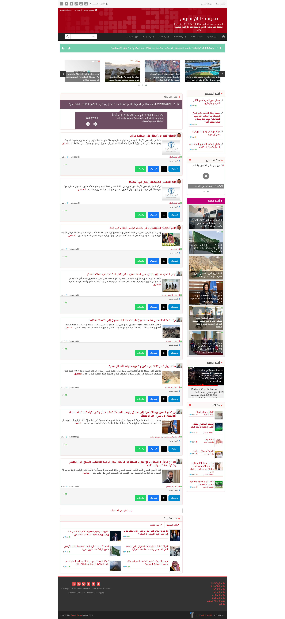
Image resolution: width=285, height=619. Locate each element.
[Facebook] (71, 4)
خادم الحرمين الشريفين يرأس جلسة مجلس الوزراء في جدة (143, 228)
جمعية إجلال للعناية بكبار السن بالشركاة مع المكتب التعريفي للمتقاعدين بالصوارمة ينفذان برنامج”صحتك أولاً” (206, 117)
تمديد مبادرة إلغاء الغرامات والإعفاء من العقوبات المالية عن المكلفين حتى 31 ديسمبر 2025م (82, 77)
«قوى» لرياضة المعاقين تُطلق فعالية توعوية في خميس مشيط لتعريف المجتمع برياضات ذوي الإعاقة (207, 322)
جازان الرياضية (212, 36)
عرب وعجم (169, 341)
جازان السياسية (132, 36)
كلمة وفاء (209, 439)
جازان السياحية (148, 36)
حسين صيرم (208, 414)
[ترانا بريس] (192, 615)
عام (172, 249)
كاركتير (222, 604)
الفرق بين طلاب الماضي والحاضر (209, 186)
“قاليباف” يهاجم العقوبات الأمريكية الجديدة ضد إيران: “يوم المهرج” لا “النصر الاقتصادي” (156, 48)
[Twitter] (66, 4)
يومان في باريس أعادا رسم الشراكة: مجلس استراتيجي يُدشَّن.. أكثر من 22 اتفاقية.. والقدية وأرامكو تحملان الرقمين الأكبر (206, 347)
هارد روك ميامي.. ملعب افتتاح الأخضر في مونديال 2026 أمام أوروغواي (203, 78)
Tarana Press (76, 615)
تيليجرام (174, 169)
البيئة (171, 157)
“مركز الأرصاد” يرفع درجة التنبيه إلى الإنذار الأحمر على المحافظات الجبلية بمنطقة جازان (87, 562)
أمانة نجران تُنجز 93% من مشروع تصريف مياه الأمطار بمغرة (207, 274)
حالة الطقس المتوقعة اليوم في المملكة (152, 182)
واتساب (140, 169)
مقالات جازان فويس (216, 601)
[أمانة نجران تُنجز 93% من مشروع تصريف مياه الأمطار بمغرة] (206, 268)
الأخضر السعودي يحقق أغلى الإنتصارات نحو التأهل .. (202, 427)
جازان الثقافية (164, 36)
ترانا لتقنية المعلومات (205, 615)
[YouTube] (81, 4)
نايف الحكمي (207, 432)
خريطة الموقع (206, 3)
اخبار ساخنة (169, 437)
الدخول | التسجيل (98, 3)
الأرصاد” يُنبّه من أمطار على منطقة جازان (153, 136)
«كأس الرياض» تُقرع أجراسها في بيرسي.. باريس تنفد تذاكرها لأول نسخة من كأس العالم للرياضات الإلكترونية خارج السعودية (210, 375)
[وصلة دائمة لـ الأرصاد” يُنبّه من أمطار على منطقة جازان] (171, 147)
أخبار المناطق (168, 295)
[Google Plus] (76, 4)
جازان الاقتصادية (180, 36)
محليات (167, 387)
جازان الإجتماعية (197, 36)
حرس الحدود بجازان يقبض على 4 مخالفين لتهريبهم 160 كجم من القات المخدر (131, 274)
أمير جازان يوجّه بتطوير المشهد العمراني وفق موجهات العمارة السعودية (147, 562)
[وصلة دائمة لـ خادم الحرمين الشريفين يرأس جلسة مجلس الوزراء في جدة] (171, 239)
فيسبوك (153, 169)
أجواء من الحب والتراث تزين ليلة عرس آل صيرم (206, 133)
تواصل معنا (220, 3)
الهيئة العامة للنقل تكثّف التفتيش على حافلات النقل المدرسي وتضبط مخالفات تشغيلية (206, 223)
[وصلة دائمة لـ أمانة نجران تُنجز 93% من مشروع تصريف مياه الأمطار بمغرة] (171, 377)
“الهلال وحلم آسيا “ (205, 412)
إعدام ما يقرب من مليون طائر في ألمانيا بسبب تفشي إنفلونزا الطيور (124, 78)
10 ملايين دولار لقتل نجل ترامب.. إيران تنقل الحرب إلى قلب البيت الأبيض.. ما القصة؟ (146, 532)
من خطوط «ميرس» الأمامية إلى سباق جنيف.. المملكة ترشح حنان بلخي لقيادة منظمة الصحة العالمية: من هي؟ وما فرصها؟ (206, 297)
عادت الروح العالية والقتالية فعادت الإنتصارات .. (202, 483)
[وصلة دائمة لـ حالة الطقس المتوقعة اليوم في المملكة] (171, 193)
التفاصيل (65, 143)
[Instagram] (86, 4)
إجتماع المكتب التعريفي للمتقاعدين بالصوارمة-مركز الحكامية (204, 145)
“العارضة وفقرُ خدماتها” (203, 451)
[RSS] (62, 4)
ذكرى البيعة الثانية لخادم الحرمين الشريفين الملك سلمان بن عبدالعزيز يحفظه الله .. (202, 467)
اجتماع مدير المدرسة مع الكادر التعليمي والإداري (206, 101)
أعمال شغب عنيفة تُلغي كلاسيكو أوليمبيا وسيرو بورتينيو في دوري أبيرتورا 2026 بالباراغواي (165, 77)
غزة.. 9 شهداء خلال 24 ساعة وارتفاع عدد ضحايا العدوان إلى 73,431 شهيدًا (132, 320)
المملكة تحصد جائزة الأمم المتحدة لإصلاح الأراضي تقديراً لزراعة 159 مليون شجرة (206, 248)
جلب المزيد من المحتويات (121, 510)
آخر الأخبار (177, 157)
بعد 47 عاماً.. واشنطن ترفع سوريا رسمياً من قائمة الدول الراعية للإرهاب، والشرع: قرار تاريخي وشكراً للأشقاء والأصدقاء (122, 463)
